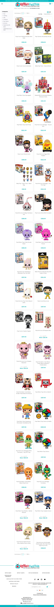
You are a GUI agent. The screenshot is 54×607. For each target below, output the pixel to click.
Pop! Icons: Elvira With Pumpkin (43, 213)
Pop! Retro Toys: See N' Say (24, 124)
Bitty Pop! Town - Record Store (43, 66)
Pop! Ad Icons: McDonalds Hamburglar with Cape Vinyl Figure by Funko (43, 544)
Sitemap (36, 605)
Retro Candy (8, 572)
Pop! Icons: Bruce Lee (43, 301)
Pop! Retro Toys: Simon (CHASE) (43, 421)
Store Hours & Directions (39, 594)
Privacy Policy (14, 583)
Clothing (5, 15)
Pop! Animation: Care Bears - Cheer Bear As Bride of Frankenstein (43, 363)
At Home (5, 23)
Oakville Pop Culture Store (14, 578)
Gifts (4, 17)
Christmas (5, 19)
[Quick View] (24, 33)
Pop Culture (5, 21)
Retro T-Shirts (20, 572)
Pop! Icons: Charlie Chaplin (24, 331)
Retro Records (46, 572)
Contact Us (40, 593)
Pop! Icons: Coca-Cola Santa (24, 66)
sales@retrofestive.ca (27, 603)
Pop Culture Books (33, 572)
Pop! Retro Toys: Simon (43, 451)
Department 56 (6, 25)
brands (14, 586)
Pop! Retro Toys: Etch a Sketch (43, 392)
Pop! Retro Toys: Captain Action (43, 511)
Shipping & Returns (14, 581)
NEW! (4, 26)
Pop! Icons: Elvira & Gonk (24, 154)
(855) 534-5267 (28, 601)
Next (28, 13)
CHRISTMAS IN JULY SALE (7, 29)
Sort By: (40, 14)
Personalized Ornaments (8, 576)
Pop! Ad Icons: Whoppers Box (43, 330)
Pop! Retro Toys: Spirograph (24, 95)
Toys (4, 13)
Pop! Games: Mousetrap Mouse (43, 36)
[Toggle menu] (6, 4)
